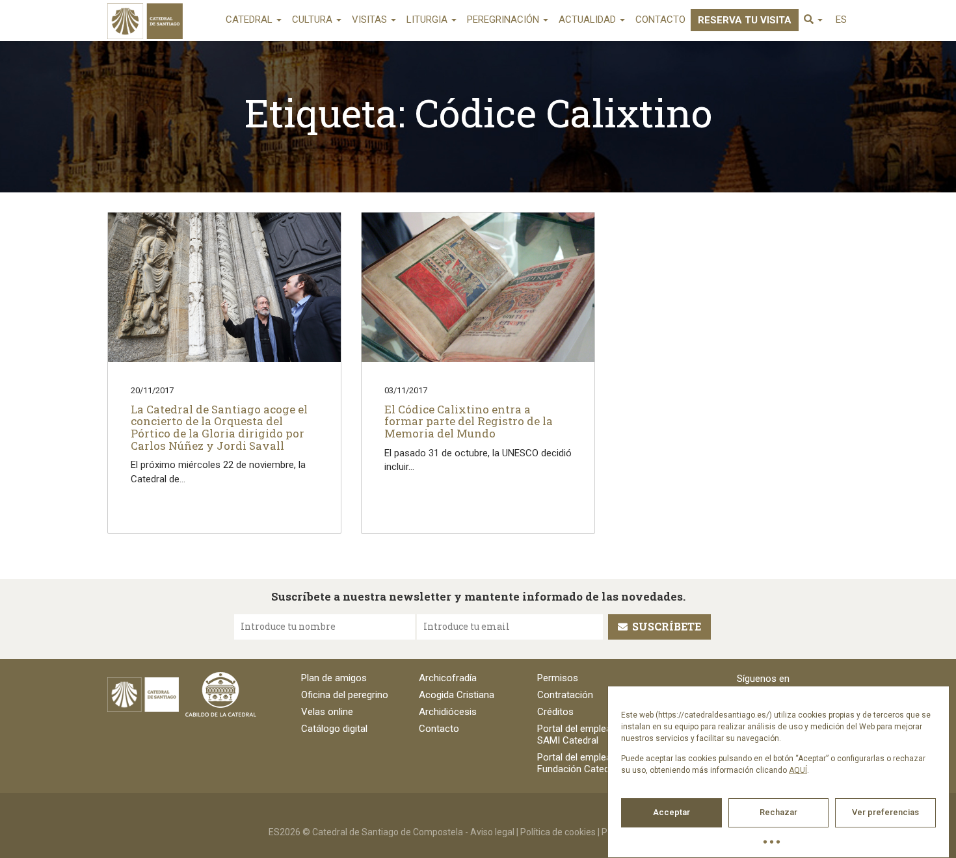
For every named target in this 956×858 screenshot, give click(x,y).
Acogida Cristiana (456, 695)
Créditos (555, 712)
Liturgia (428, 19)
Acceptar (671, 812)
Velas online (327, 712)
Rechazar (778, 812)
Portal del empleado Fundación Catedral (579, 763)
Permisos (557, 678)
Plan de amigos (334, 678)
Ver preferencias (885, 812)
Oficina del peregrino (344, 695)
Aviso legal (492, 832)
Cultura (313, 19)
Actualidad (588, 19)
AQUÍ (798, 770)
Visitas (371, 19)
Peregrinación (504, 19)
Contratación (565, 695)
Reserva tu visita (744, 20)
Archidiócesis (448, 712)
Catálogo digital (334, 728)
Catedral (250, 19)
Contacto (660, 19)
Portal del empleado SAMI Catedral (579, 734)
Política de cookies (558, 832)
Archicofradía (448, 678)
